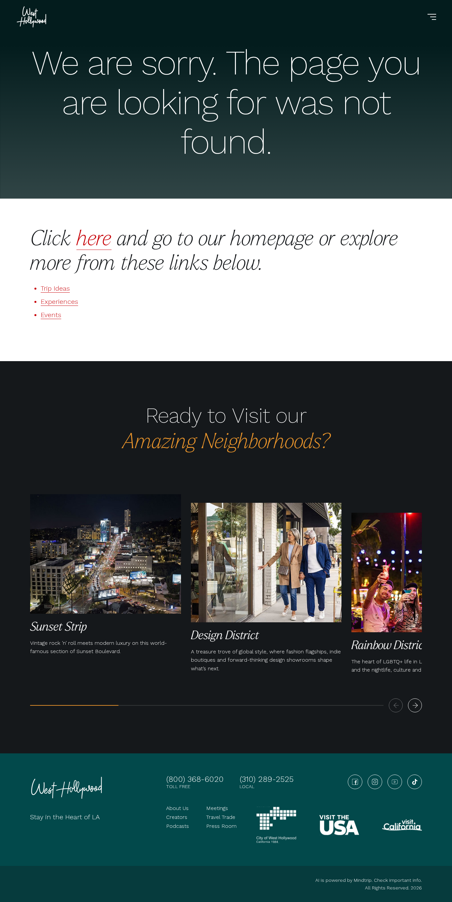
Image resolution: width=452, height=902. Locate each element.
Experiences (59, 302)
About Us (177, 808)
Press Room (221, 826)
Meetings (217, 808)
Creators (176, 817)
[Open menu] (432, 17)
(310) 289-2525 (267, 779)
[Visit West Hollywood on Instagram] (375, 782)
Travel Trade (220, 817)
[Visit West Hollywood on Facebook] (355, 782)
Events (51, 315)
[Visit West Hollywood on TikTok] (414, 782)
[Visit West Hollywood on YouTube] (394, 782)
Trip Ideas (55, 288)
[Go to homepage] (32, 16)
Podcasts (177, 826)
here (94, 237)
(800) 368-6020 (195, 779)
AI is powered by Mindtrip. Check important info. (368, 880)
